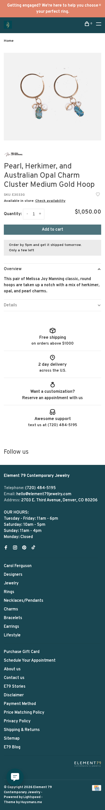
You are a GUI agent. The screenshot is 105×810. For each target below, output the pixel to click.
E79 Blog (12, 747)
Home (9, 41)
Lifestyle (12, 635)
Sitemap (12, 738)
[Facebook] (6, 548)
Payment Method (20, 704)
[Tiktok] (33, 548)
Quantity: (13, 214)
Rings (9, 592)
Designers (13, 574)
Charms (11, 609)
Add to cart (52, 229)
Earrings (11, 626)
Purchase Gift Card (22, 652)
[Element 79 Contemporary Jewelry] (87, 764)
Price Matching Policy (24, 712)
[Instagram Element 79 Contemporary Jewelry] (15, 548)
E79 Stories (14, 686)
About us (12, 669)
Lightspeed (32, 797)
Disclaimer (14, 695)
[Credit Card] (96, 789)
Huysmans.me (31, 802)
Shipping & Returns (22, 730)
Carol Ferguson (18, 566)
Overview (13, 269)
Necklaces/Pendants (23, 600)
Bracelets (13, 618)
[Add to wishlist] (98, 195)
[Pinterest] (24, 548)
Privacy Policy (17, 721)
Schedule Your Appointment (30, 660)
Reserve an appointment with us (52, 398)
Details (10, 305)
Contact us (14, 678)
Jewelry (11, 583)
